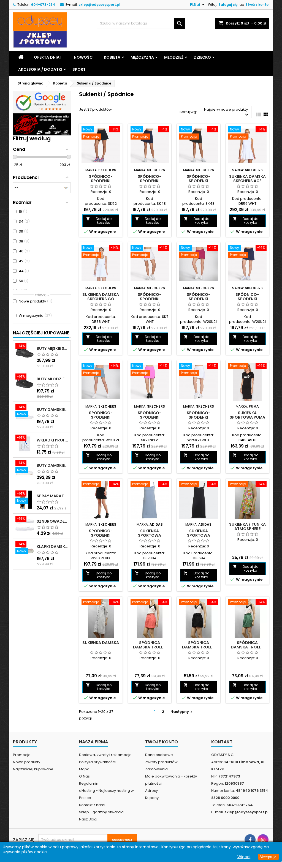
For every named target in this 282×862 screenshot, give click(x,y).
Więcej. (244, 857)
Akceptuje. (268, 857)
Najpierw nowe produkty (227, 112)
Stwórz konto (257, 4)
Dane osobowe (159, 754)
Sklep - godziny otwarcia (101, 812)
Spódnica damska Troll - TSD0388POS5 (149, 647)
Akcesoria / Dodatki (40, 69)
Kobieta (112, 57)
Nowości (84, 57)
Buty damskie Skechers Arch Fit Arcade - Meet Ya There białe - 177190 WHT (52, 465)
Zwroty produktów (161, 762)
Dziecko (202, 57)
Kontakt (221, 742)
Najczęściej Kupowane (41, 333)
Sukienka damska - (100, 645)
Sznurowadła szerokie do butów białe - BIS (52, 521)
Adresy (151, 790)
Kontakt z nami (92, 805)
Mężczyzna (142, 57)
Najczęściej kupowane (33, 769)
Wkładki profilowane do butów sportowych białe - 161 (52, 440)
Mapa (84, 769)
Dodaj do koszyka (99, 220)
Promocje (22, 754)
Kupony (152, 797)
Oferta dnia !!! (49, 57)
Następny (182, 711)
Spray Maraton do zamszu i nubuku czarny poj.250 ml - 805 (52, 496)
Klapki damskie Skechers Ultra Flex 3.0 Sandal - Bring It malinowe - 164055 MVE (52, 546)
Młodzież (173, 57)
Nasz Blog (88, 819)
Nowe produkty (26, 762)
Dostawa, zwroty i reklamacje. (105, 754)
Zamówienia (156, 769)
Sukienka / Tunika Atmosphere (247, 526)
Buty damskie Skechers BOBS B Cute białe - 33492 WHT (52, 409)
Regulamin (88, 783)
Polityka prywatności (97, 762)
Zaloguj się (227, 4)
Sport (79, 69)
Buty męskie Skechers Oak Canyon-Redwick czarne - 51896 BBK (52, 348)
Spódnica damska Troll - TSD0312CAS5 (198, 647)
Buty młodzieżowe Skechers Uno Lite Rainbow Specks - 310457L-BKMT (52, 379)
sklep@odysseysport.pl (99, 4)
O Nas (84, 776)
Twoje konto (161, 742)
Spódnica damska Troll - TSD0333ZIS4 (247, 647)
